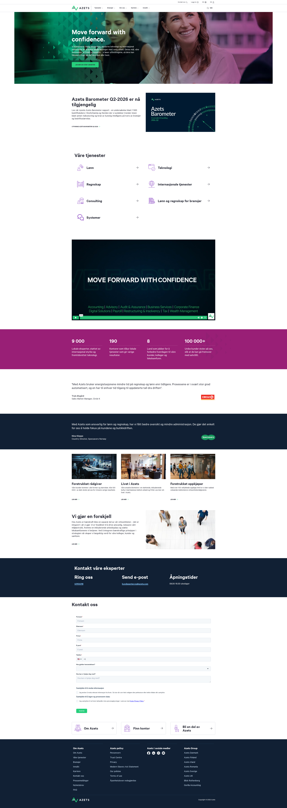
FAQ (75, 790)
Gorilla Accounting (192, 785)
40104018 (78, 583)
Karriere (134, 8)
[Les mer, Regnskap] (137, 184)
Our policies (115, 771)
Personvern (115, 753)
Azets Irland (189, 762)
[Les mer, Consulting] (137, 200)
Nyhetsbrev (78, 785)
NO (203, 2)
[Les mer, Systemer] (137, 217)
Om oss (122, 8)
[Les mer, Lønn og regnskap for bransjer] (208, 200)
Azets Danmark (191, 753)
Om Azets (77, 753)
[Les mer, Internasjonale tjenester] (208, 184)
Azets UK (188, 776)
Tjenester (97, 8)
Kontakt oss (181, 2)
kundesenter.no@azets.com (135, 583)
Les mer (74, 499)
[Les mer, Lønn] (137, 167)
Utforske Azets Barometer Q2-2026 (85, 126)
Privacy (113, 762)
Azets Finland (190, 757)
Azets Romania (191, 767)
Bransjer (110, 8)
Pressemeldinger (81, 781)
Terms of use (116, 776)
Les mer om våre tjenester (85, 65)
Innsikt (145, 8)
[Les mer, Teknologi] (208, 167)
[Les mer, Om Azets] (112, 728)
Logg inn (193, 2)
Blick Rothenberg (192, 781)
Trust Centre (116, 757)
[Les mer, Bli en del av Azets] (211, 728)
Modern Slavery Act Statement (124, 767)
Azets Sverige (190, 771)
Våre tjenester (79, 757)
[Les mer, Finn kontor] (161, 728)
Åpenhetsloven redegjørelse (123, 781)
